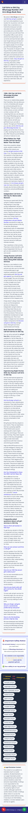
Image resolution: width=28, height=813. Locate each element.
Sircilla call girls (8, 722)
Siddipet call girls (9, 738)
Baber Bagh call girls (9, 726)
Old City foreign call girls (11, 400)
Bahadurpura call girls (10, 742)
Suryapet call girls (9, 706)
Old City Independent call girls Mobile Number (13, 220)
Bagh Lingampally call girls (11, 690)
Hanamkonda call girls (10, 730)
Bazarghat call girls (9, 718)
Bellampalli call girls (9, 710)
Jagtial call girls (8, 698)
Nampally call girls (9, 682)
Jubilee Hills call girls (9, 702)
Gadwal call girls (8, 694)
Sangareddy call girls (10, 754)
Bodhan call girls (8, 750)
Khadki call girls (8, 714)
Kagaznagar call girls (9, 686)
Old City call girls (11, 19)
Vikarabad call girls (9, 734)
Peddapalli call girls (9, 758)
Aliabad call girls (8, 746)
